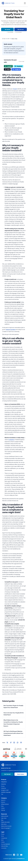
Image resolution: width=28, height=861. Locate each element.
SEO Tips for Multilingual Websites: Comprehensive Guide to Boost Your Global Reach (13, 733)
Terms (2, 836)
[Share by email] (21, 742)
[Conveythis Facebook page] (14, 854)
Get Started (7, 774)
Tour (2, 794)
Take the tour (20, 29)
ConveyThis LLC (20, 858)
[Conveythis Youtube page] (21, 854)
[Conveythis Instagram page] (17, 854)
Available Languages (6, 792)
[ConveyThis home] (7, 3)
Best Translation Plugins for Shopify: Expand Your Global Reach (13, 706)
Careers (3, 808)
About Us (3, 800)
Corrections (3, 848)
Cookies (3, 842)
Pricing (2, 786)
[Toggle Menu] (25, 3)
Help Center (4, 818)
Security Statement (5, 844)
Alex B (13, 38)
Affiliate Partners (5, 804)
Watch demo (20, 774)
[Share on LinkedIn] (14, 742)
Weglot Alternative (5, 822)
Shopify (15, 89)
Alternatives (4, 824)
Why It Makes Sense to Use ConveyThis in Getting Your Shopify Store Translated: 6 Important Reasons (13, 723)
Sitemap (3, 810)
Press (2, 806)
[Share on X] (7, 742)
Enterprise (3, 788)
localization (11, 439)
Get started (7, 29)
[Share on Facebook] (10, 742)
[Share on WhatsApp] (17, 742)
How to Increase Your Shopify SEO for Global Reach (14, 714)
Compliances (4, 838)
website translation (11, 329)
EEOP (2, 840)
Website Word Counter (6, 826)
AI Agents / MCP (4, 790)
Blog (16, 38)
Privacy (2, 834)
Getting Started (4, 816)
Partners (3, 802)
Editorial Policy (4, 846)
